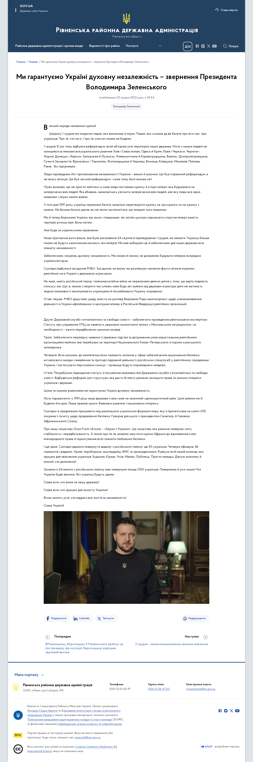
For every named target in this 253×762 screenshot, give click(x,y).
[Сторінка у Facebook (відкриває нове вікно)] (197, 46)
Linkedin (84, 618)
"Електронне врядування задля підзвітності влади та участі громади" (70, 719)
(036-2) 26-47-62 (159, 689)
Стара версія (229, 10)
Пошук (234, 46)
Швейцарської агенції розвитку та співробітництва (90, 724)
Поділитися (58, 618)
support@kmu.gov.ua (87, 737)
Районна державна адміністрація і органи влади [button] (49, 46)
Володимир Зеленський (126, 106)
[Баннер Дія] (187, 46)
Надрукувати (197, 618)
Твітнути (108, 618)
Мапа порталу (27, 675)
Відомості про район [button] (104, 46)
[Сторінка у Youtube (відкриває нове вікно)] (214, 46)
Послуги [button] (132, 46)
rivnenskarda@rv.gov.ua (200, 689)
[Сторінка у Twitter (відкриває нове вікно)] (209, 46)
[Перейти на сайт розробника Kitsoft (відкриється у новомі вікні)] (207, 746)
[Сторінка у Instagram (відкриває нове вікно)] (203, 46)
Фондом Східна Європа (42, 710)
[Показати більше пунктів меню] (160, 46)
